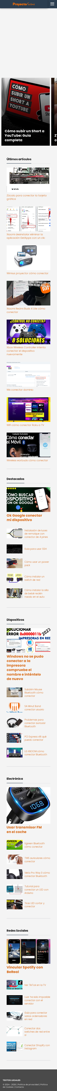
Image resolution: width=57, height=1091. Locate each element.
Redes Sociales (17, 930)
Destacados (15, 479)
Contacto (19, 1087)
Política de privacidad (28, 1084)
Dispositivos (15, 620)
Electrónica (15, 779)
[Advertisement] (28, 38)
